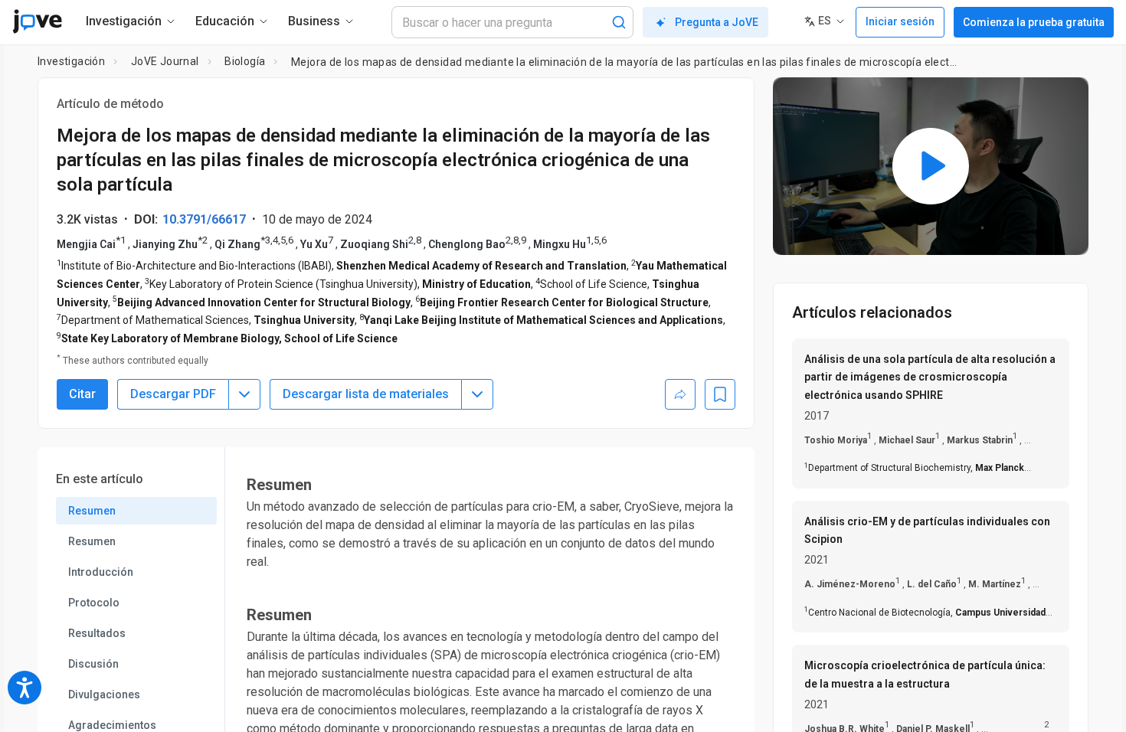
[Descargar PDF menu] (244, 394)
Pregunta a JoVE (716, 22)
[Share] (680, 394)
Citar (82, 394)
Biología (244, 61)
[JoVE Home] (37, 21)
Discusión (93, 664)
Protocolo (93, 602)
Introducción (100, 572)
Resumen (92, 511)
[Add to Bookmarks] (720, 394)
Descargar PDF (173, 394)
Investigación (71, 61)
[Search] (619, 22)
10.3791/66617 (204, 219)
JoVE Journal (165, 61)
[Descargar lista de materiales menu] (477, 394)
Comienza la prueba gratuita (1034, 22)
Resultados (97, 633)
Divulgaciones (104, 694)
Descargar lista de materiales (366, 394)
